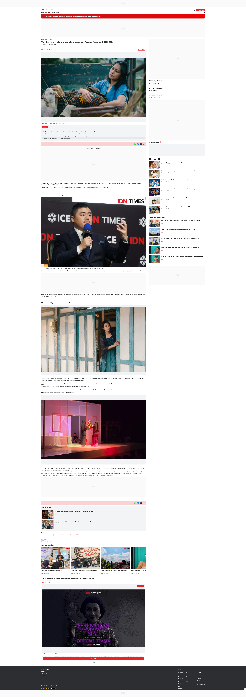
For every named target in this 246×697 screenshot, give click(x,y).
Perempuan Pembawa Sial (75, 183)
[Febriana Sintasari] (42, 540)
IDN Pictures (64, 183)
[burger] (204, 12)
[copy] (144, 144)
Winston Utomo (50, 271)
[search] (194, 10)
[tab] (45, 127)
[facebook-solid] (138, 144)
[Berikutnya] (146, 555)
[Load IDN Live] (177, 150)
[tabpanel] (93, 135)
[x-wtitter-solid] (141, 144)
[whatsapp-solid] (135, 144)
